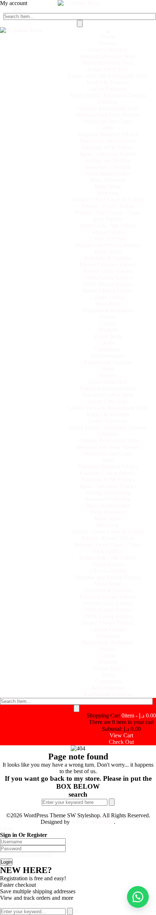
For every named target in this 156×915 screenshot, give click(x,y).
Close (6, 828)
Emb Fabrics (107, 219)
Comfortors (108, 349)
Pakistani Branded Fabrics (108, 134)
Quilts (108, 343)
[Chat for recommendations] (138, 897)
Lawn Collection (108, 50)
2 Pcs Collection (108, 239)
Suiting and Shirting (108, 160)
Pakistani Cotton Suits (108, 63)
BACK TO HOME (75, 809)
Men (108, 128)
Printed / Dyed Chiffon (108, 206)
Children (108, 102)
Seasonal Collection (108, 167)
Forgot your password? (26, 855)
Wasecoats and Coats (108, 121)
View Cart (121, 735)
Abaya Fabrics (107, 232)
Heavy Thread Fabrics (108, 291)
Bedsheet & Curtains (108, 258)
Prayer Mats (108, 336)
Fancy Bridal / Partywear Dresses (108, 95)
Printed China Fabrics (108, 271)
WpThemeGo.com (92, 822)
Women (108, 43)
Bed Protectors (108, 356)
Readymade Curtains (108, 362)
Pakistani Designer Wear (108, 56)
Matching (108, 193)
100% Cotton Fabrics (107, 278)
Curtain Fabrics (108, 297)
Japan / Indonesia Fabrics (108, 154)
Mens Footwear (108, 180)
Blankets (108, 330)
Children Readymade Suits (108, 108)
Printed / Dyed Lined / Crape (108, 212)
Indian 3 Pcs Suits (107, 69)
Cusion (108, 323)
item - (139, 715)
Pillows (107, 317)
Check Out (121, 742)
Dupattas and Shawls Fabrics (108, 245)
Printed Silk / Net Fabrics (108, 226)
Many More (108, 186)
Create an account (20, 904)
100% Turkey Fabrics (107, 284)
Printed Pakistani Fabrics (107, 265)
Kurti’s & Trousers (108, 82)
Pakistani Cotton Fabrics (108, 141)
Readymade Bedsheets (108, 310)
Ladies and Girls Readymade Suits (107, 76)
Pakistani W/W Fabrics (108, 147)
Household (107, 304)
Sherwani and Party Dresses (108, 115)
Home (108, 37)
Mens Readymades (108, 173)
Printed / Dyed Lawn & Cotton (107, 199)
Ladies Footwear (108, 89)
